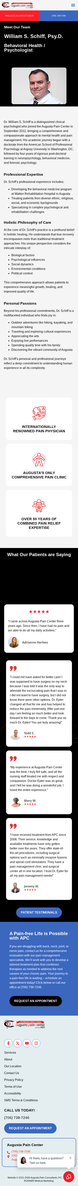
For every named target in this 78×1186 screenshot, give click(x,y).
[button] (73, 5)
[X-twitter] (17, 1043)
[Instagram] (36, 1043)
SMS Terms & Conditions (21, 1100)
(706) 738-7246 (31, 987)
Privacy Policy (13, 1079)
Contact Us (11, 1073)
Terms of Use (13, 1086)
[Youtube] (27, 1043)
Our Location (12, 1066)
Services (10, 1052)
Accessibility (12, 1093)
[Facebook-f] (8, 1043)
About (8, 1059)
